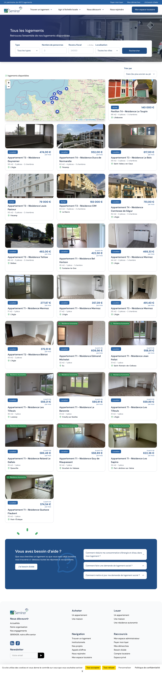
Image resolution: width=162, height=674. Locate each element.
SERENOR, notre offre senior (23, 634)
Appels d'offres (79, 650)
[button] (57, 91)
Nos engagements (18, 630)
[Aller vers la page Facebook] (18, 643)
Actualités (15, 623)
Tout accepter (92, 667)
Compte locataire (122, 653)
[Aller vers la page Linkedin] (12, 643)
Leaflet (80, 120)
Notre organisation (18, 627)
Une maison (77, 619)
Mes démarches (133, 2)
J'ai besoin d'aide (151, 2)
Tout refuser (109, 667)
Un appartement (79, 615)
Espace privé (120, 657)
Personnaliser (124, 667)
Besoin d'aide (120, 650)
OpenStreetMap (90, 120)
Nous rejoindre (117, 9)
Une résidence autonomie (126, 622)
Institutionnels (78, 642)
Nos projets (77, 646)
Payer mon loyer (116, 2)
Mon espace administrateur (126, 638)
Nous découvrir (94, 9)
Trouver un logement (39, 9)
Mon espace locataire (145, 9)
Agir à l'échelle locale (68, 9)
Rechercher (134, 50)
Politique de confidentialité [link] (147, 667)
